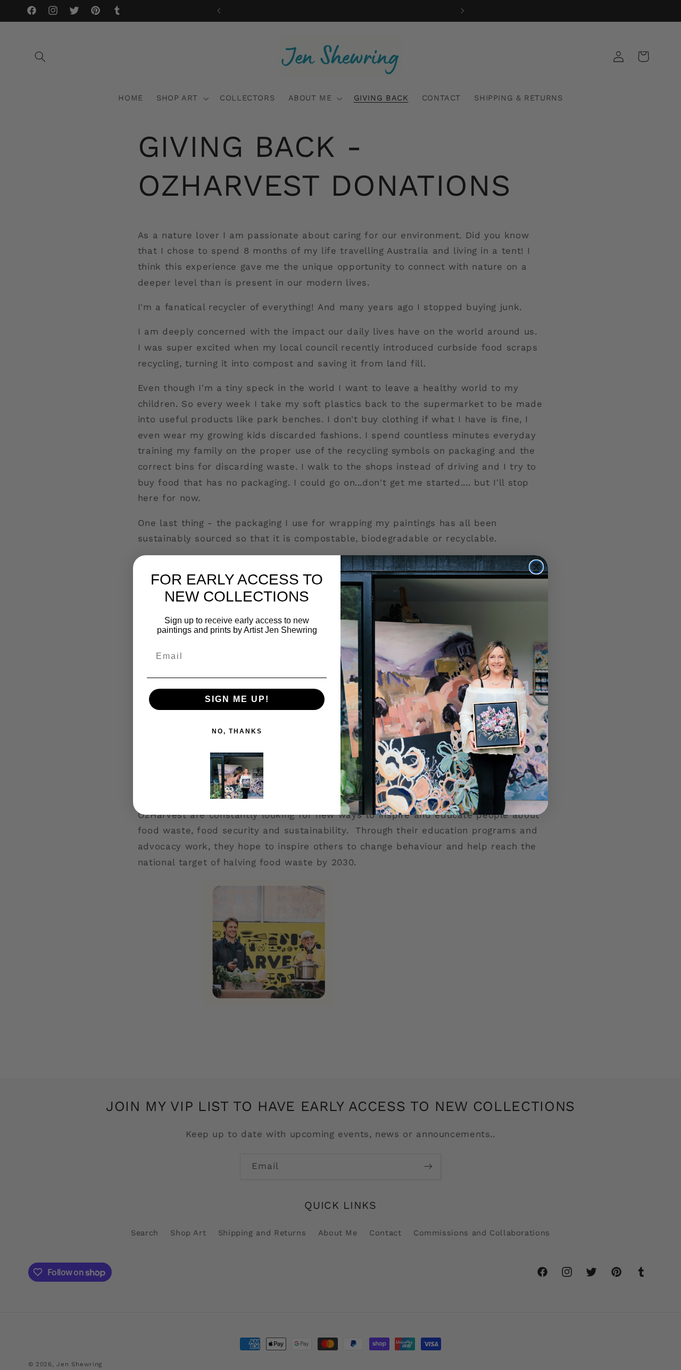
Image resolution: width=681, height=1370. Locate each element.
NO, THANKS (237, 731)
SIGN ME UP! (237, 699)
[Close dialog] (536, 567)
